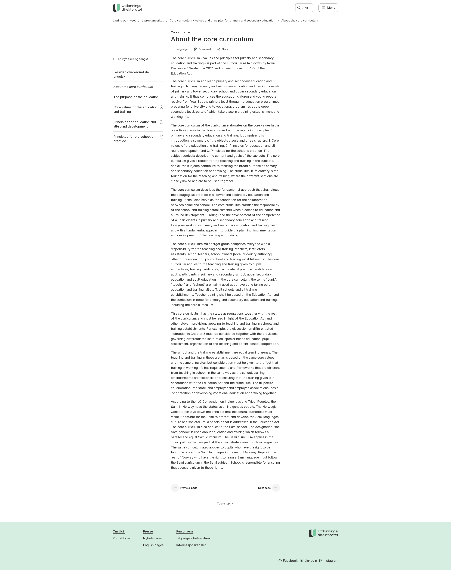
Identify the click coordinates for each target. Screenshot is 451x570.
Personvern (184, 531)
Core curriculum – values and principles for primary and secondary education (222, 20)
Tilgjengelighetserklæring (195, 538)
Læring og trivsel (124, 20)
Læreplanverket (153, 20)
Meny (331, 8)
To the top (223, 503)
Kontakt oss (121, 538)
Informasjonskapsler (191, 545)
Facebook (290, 560)
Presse (148, 531)
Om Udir (119, 531)
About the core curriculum (299, 20)
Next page (264, 487)
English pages (153, 545)
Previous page (188, 487)
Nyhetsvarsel (152, 538)
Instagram (331, 560)
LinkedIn (310, 560)
